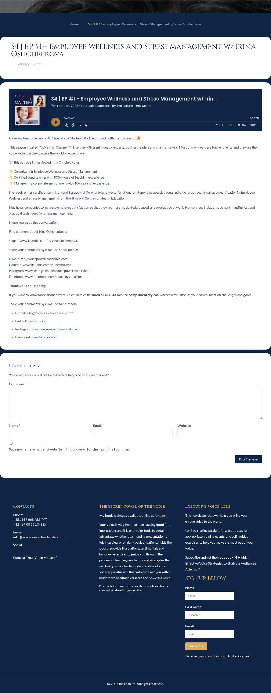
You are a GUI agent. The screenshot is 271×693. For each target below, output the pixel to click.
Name (14, 425)
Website (184, 425)
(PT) (30, 519)
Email (98, 425)
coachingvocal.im (45, 337)
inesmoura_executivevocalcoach (56, 329)
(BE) (29, 524)
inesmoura (37, 321)
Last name (193, 607)
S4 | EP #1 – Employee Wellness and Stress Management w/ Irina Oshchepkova (145, 24)
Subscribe (196, 646)
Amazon (161, 515)
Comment (18, 384)
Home (74, 24)
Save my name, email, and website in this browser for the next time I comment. (70, 449)
